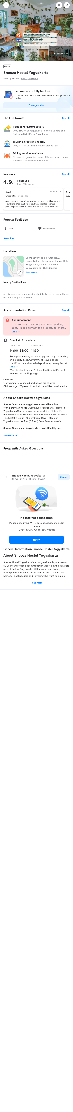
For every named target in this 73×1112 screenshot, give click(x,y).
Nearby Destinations (14, 282)
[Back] (6, 5)
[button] (13, 266)
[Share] (67, 5)
